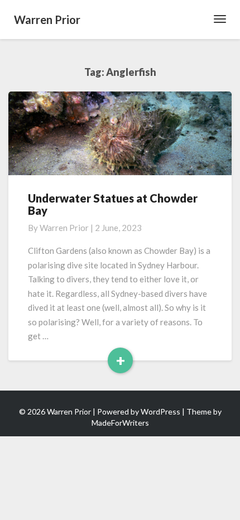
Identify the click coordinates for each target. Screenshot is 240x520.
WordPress (160, 411)
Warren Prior (64, 228)
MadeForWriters (120, 422)
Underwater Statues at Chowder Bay (113, 204)
